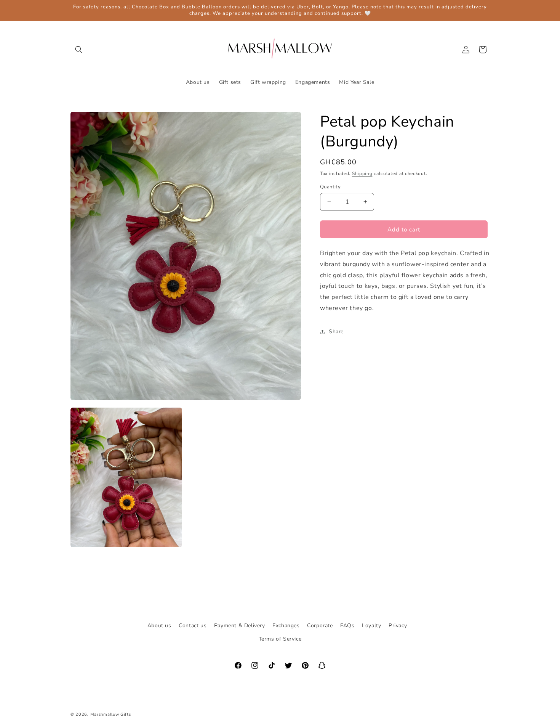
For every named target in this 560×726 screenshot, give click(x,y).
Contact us (192, 625)
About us (159, 625)
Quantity (330, 186)
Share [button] (336, 331)
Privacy (398, 625)
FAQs (347, 625)
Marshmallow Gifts (110, 714)
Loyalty (371, 625)
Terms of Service (280, 638)
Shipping (362, 173)
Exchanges (285, 625)
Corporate (320, 625)
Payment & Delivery (239, 625)
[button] (78, 49)
